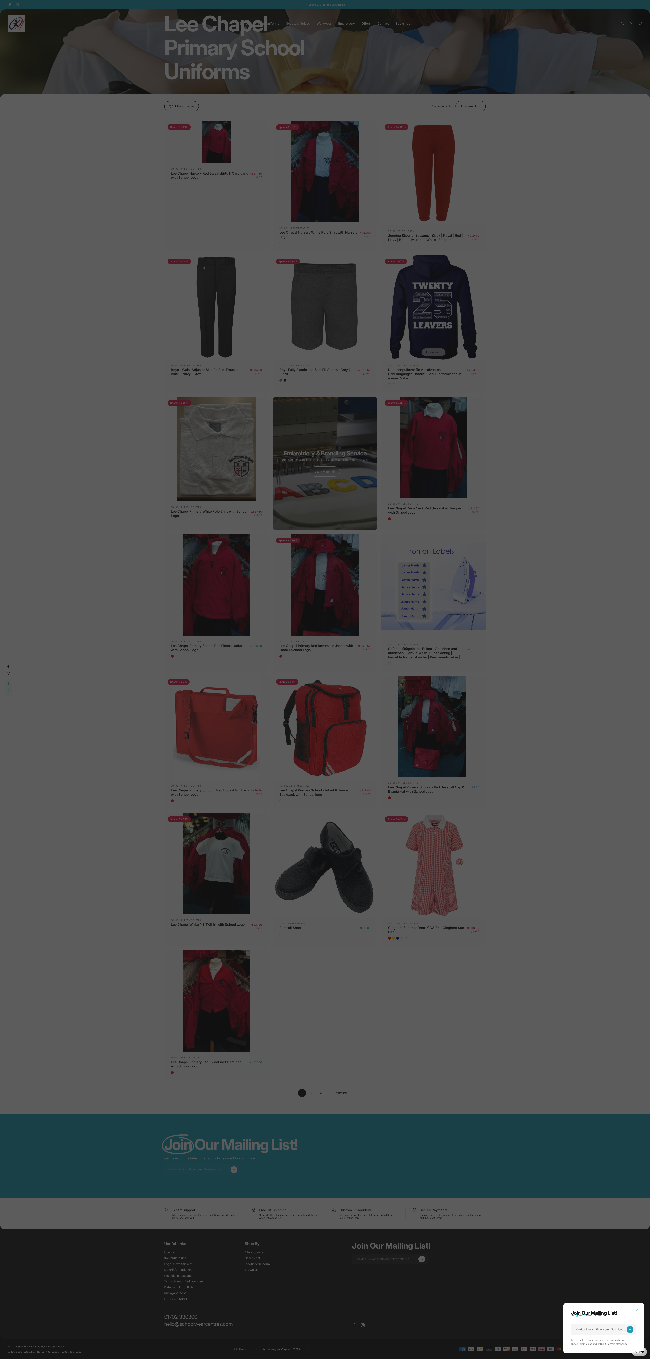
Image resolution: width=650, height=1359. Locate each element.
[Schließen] (637, 1310)
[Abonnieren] (630, 1329)
